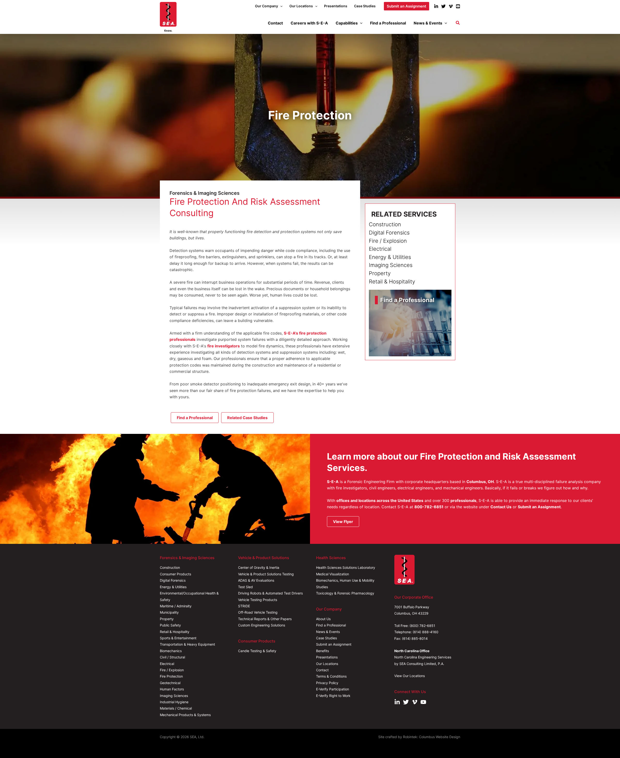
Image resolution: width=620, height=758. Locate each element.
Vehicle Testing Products (257, 600)
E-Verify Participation (332, 689)
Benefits (322, 651)
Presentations (327, 657)
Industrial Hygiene (174, 702)
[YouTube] (458, 6)
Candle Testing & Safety (257, 651)
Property (167, 619)
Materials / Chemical (176, 708)
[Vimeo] (451, 6)
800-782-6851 (428, 506)
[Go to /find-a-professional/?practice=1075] (410, 323)
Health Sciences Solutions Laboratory (345, 567)
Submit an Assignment (539, 506)
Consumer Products (175, 574)
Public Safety (170, 625)
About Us (323, 619)
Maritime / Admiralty (176, 606)
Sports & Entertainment (178, 638)
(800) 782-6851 (422, 626)
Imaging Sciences (174, 696)
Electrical (167, 664)
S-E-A (333, 481)
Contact (322, 670)
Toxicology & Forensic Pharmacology (345, 593)
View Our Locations (409, 676)
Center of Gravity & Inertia (258, 567)
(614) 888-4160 (425, 632)
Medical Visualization (332, 574)
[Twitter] (443, 6)
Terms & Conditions (331, 676)
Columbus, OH (480, 481)
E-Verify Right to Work (333, 696)
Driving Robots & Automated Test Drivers (270, 593)
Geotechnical (170, 683)
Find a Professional (331, 625)
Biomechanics (171, 651)
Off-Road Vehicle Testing (258, 612)
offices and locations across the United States (379, 500)
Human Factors (172, 689)
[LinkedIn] (436, 6)
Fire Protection (171, 676)
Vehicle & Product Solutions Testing (266, 574)
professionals (463, 500)
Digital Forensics (173, 580)
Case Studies (326, 638)
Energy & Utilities (173, 587)
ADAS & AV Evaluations (256, 580)
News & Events (328, 632)
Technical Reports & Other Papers (265, 619)
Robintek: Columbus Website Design (431, 737)
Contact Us (501, 506)
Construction (170, 567)
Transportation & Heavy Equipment (187, 644)
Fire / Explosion (172, 670)
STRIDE (244, 606)
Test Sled (245, 587)
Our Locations (327, 664)
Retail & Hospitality (174, 632)
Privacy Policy (327, 683)
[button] (280, 6)
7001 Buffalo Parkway (411, 607)
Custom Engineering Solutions (261, 625)
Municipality (169, 612)
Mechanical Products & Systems (185, 715)
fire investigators (223, 346)
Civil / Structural (172, 657)
